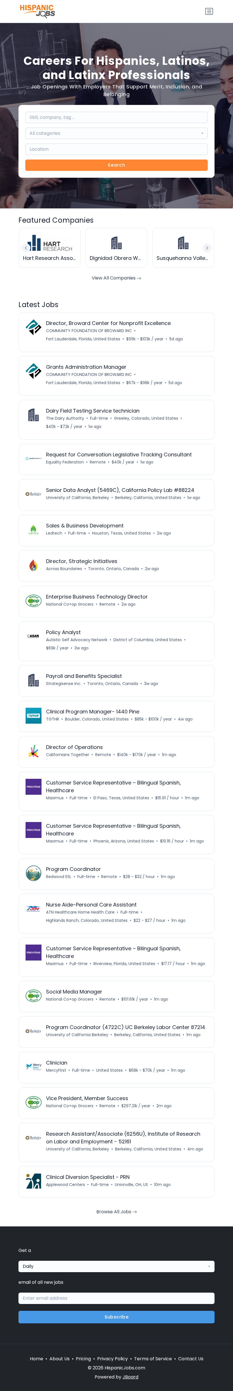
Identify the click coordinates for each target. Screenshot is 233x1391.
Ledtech (54, 533)
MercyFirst (56, 1070)
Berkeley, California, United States (148, 497)
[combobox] (116, 133)
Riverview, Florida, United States (124, 963)
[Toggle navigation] (209, 11)
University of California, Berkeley (77, 497)
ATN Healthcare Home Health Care (80, 912)
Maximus (55, 798)
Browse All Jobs (114, 1211)
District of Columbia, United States (147, 640)
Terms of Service (153, 1358)
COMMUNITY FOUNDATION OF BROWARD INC (89, 331)
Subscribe (117, 1317)
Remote (98, 462)
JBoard (130, 1377)
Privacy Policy (112, 1358)
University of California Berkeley (77, 1035)
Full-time (99, 418)
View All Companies (114, 278)
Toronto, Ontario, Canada (113, 569)
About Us (59, 1358)
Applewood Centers (65, 1184)
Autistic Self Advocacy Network (76, 640)
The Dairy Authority (65, 418)
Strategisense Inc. (63, 683)
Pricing (83, 1358)
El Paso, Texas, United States (121, 798)
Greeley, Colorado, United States (146, 418)
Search (116, 165)
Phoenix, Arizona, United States (123, 841)
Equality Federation (65, 462)
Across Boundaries (64, 569)
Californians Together (67, 754)
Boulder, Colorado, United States (97, 719)
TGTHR (52, 719)
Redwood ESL (58, 876)
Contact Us (190, 1358)
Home (36, 1358)
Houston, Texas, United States (121, 533)
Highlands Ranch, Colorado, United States (87, 920)
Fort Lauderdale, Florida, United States (83, 339)
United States (109, 1070)
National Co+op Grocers (69, 604)
